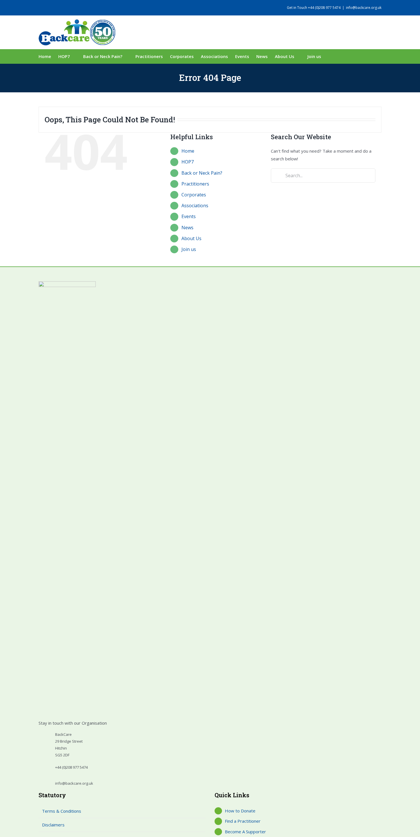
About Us (191, 238)
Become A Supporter (245, 831)
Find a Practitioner (243, 821)
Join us (188, 249)
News (187, 227)
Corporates (193, 195)
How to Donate (240, 811)
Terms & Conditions (61, 811)
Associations (194, 205)
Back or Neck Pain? (201, 173)
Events (188, 216)
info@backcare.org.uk (363, 7)
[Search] (336, 56)
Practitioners (195, 184)
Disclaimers (53, 825)
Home (187, 151)
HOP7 (187, 162)
